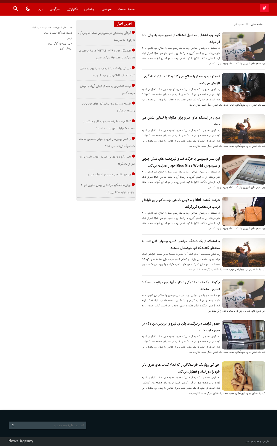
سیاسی (106, 9)
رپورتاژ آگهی (66, 48)
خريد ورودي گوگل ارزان (60, 43)
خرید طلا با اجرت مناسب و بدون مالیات (51, 28)
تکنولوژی (72, 9)
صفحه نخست (126, 9)
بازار (41, 9)
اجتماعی (89, 9)
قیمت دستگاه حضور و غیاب (57, 33)
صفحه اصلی (257, 24)
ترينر (69, 38)
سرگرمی (55, 9)
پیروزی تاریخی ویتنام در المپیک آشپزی (109, 174)
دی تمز (249, 442)
